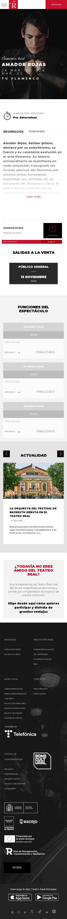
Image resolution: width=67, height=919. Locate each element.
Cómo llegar (40, 694)
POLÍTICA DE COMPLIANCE (15, 703)
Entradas (56, 4)
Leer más (33, 196)
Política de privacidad (14, 708)
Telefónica (20, 732)
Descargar (53, 235)
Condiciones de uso (13, 689)
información (13, 131)
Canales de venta (12, 649)
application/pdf (29, 242)
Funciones (37, 131)
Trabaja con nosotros (15, 784)
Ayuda (17, 867)
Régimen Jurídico (12, 779)
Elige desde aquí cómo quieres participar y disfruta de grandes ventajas (33, 607)
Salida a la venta (12, 654)
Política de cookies (13, 713)
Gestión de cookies (13, 718)
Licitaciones (10, 789)
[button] (6, 454)
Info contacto (40, 689)
